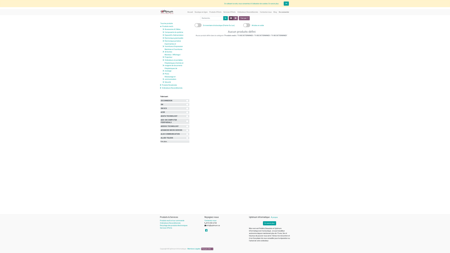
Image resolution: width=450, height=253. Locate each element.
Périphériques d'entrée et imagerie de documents (174, 64)
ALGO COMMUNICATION (170, 134)
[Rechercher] (225, 18)
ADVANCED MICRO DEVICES (171, 130)
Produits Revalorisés (169, 85)
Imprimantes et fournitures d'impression (174, 45)
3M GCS (164, 108)
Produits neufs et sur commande (172, 220)
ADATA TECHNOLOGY (169, 116)
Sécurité (168, 82)
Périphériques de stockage (171, 69)
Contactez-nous (210, 220)
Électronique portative (173, 41)
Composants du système (174, 32)
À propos (274, 217)
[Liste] (235, 18)
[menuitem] (190, 12)
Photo (167, 74)
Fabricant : (164, 96)
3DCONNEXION (166, 101)
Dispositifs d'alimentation (174, 35)
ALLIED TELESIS (167, 138)
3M (162, 104)
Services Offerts (166, 228)
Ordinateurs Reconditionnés (172, 88)
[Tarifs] (231, 18)
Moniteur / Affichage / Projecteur (173, 56)
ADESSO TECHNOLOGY (169, 126)
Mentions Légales (194, 249)
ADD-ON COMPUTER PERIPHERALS (169, 121)
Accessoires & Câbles (172, 29)
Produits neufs (167, 26)
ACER (163, 112)
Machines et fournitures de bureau (173, 50)
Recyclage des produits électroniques (174, 225)
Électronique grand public (174, 38)
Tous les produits (166, 23)
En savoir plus (269, 223)
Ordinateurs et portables (174, 60)
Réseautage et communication (170, 78)
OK (286, 3)
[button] (244, 18)
